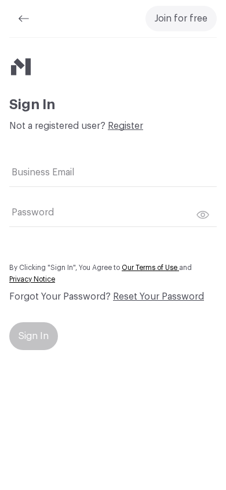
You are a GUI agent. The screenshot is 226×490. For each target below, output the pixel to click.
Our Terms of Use (150, 267)
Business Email (43, 172)
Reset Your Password (158, 296)
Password (33, 212)
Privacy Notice (32, 279)
